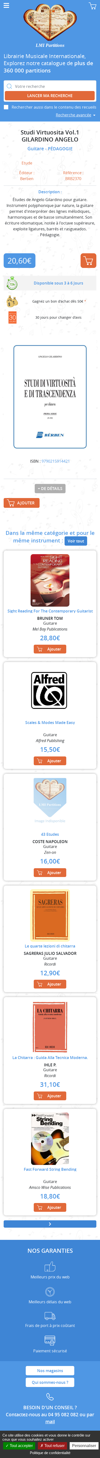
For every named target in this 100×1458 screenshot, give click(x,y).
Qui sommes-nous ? (50, 1382)
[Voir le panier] (92, 5)
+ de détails (50, 488)
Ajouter (88, 260)
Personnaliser (84, 1446)
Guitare (36, 148)
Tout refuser (54, 1446)
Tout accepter (21, 1446)
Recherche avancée (73, 115)
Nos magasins (50, 1370)
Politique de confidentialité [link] (50, 1453)
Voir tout (76, 541)
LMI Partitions (50, 45)
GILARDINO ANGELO (50, 139)
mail (50, 1421)
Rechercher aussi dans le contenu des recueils (54, 107)
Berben (26, 178)
